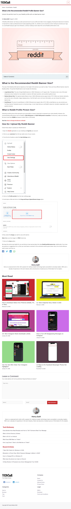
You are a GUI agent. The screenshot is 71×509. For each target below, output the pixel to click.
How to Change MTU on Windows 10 (12, 456)
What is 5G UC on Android (10, 436)
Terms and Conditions (42, 494)
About (38, 478)
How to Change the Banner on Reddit (16, 120)
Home (3, 7)
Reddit (15, 7)
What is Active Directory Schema (11, 433)
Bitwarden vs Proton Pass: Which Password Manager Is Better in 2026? (21, 453)
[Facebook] (3, 251)
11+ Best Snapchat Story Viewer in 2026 (48, 302)
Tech (3, 496)
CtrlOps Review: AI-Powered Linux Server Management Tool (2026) (20, 462)
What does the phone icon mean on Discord (14, 459)
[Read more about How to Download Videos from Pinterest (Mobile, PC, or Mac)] (18, 289)
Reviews (4, 492)
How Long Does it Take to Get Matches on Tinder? (16, 442)
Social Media (9, 7)
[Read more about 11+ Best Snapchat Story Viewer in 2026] (52, 289)
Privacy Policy (40, 484)
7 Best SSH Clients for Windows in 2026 (13, 450)
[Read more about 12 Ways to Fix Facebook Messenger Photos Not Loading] (52, 352)
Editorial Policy (41, 482)
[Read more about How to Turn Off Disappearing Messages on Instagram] (52, 321)
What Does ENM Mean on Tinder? (11, 439)
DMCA (38, 490)
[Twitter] (7, 251)
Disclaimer (39, 492)
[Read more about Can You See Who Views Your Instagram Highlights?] (18, 352)
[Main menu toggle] (68, 2)
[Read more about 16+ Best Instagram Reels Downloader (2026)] (18, 321)
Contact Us (40, 480)
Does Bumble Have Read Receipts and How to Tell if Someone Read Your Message (24, 430)
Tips (3, 494)
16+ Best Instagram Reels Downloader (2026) (16, 334)
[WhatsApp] (14, 251)
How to (4, 490)
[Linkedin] (11, 251)
